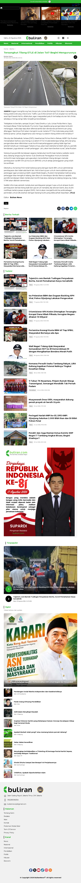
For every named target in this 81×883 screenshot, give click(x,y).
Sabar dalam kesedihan (23, 742)
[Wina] (8, 723)
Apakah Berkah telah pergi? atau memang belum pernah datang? (40, 732)
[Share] (75, 57)
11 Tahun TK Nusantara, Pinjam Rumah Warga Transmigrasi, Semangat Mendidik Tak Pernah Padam (52, 383)
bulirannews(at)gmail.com (16, 804)
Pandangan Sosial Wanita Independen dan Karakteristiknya (38, 692)
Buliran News (8, 56)
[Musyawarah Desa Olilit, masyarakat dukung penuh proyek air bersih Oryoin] (15, 403)
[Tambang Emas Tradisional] (15, 368)
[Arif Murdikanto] (8, 692)
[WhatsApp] (75, 208)
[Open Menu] (63, 38)
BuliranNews (39, 878)
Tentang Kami (9, 813)
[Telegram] (71, 208)
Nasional (7, 845)
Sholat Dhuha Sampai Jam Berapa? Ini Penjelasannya (35, 763)
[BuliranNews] (36, 38)
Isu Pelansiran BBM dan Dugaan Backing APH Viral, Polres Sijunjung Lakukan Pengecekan (39, 238)
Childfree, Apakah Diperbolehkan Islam (29, 773)
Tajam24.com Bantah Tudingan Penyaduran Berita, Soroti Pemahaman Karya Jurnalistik (14, 238)
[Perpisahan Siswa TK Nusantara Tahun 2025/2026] (15, 386)
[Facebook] (63, 208)
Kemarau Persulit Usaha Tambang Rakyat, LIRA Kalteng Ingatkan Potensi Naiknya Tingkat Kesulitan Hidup (64, 264)
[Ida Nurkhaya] (8, 763)
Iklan (5, 820)
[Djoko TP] (8, 753)
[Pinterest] (38, 870)
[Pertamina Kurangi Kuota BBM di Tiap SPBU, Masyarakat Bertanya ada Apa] (15, 252)
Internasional (8, 848)
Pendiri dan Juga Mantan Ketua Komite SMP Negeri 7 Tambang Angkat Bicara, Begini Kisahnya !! (51, 435)
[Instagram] (46, 870)
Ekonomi (7, 861)
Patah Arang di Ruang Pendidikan (27, 702)
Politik (6, 854)
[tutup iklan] (49, 1)
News (30, 285)
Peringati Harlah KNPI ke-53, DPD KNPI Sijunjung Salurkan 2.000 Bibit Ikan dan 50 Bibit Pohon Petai (53, 418)
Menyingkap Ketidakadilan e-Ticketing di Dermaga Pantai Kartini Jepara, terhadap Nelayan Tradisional (43, 752)
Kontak (6, 823)
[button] (58, 38)
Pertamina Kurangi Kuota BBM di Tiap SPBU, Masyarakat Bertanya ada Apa (14, 264)
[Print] (59, 208)
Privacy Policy (9, 833)
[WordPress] (42, 870)
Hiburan (6, 858)
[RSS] (50, 870)
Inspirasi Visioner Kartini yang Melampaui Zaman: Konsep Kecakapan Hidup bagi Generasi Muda (44, 722)
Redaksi (7, 816)
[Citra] (8, 703)
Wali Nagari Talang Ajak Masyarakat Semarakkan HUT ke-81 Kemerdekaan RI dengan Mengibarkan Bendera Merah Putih (40, 264)
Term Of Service (10, 829)
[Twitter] (67, 208)
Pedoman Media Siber (12, 826)
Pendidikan (32, 390)
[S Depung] (8, 713)
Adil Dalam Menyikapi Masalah (26, 712)
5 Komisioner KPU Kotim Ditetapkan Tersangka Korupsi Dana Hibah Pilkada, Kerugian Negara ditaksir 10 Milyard (65, 238)
